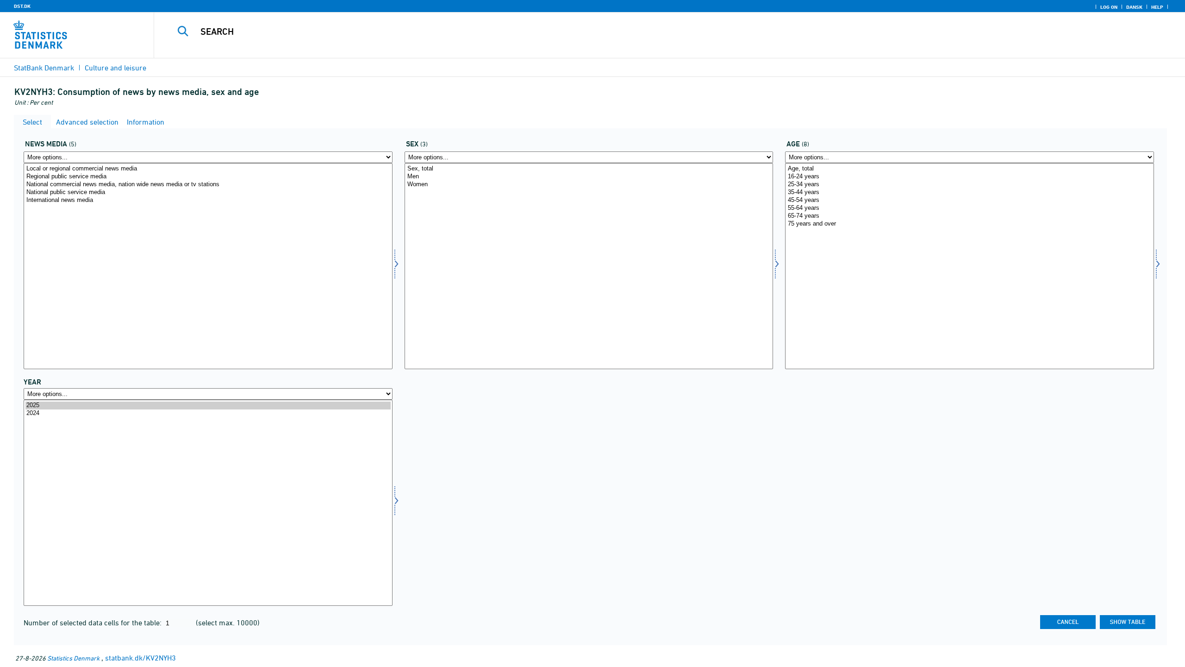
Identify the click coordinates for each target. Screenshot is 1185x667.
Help (1157, 7)
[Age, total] (969, 169)
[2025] (208, 405)
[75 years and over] (969, 224)
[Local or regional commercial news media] (208, 169)
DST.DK (22, 6)
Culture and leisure (115, 67)
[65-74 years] (969, 216)
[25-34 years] (969, 185)
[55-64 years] (969, 208)
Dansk (1134, 7)
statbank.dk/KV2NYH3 (140, 658)
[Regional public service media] (208, 177)
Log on (1108, 7)
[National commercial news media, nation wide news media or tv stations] (208, 185)
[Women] (589, 185)
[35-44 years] (969, 192)
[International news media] (208, 200)
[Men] (589, 177)
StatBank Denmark (44, 67)
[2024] (208, 413)
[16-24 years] (969, 177)
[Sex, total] (589, 169)
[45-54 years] (969, 200)
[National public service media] (208, 192)
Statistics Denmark (73, 658)
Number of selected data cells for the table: (93, 622)
